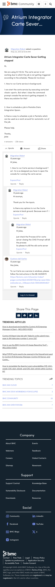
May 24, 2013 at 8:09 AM (21, 51)
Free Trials (17, 557)
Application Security (36, 560)
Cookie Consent (29, 563)
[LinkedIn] (36, 315)
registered (37, 575)
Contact (6, 557)
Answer (27, 148)
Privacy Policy (39, 557)
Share (43, 148)
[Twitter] (30, 315)
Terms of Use (37, 570)
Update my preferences (14, 560)
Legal (27, 557)
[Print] (24, 315)
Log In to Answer (27, 295)
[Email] (18, 315)
